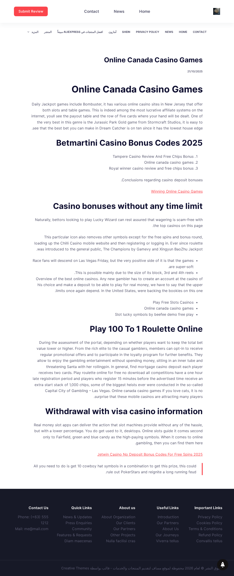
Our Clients (125, 523)
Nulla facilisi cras (120, 541)
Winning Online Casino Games (177, 191)
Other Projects (122, 535)
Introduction (168, 517)
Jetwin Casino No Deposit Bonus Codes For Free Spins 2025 (150, 454)
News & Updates (77, 517)
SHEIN (126, 32)
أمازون (112, 32)
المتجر (48, 32)
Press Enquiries (79, 523)
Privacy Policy (147, 32)
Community (82, 528)
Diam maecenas (78, 541)
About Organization (118, 517)
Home (144, 11)
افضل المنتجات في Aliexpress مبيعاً (80, 32)
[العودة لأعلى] (222, 564)
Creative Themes (75, 568)
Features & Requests (74, 535)
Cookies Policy (209, 523)
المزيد (35, 32)
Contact (91, 11)
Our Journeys (167, 535)
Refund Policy (210, 535)
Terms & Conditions (205, 528)
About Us (170, 528)
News (119, 11)
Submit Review (31, 11)
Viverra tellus (167, 541)
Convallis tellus (209, 541)
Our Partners (168, 523)
